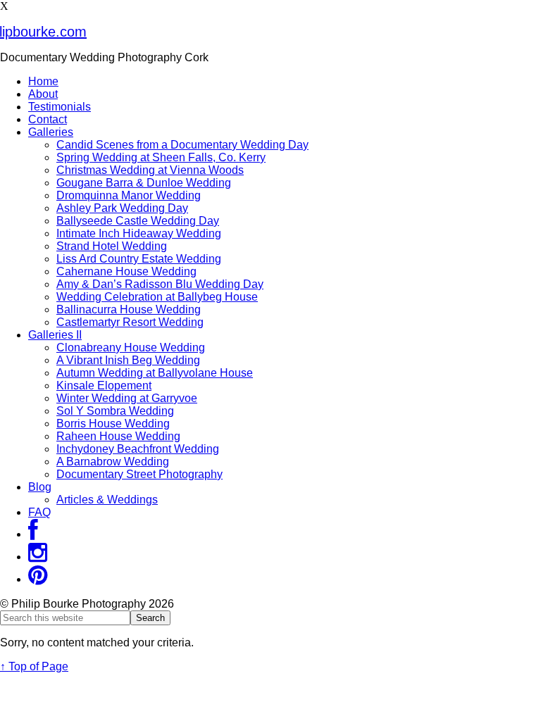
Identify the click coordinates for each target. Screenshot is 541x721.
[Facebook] (33, 534)
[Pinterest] (37, 579)
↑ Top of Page (34, 666)
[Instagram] (37, 557)
